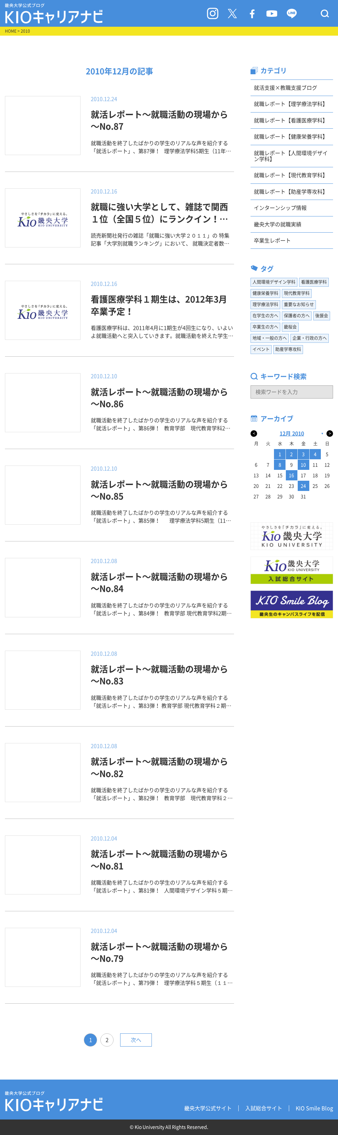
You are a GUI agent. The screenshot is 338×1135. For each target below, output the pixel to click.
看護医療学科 (314, 282)
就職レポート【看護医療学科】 (291, 120)
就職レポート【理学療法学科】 (291, 104)
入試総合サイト (263, 1108)
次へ (136, 1040)
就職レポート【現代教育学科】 (291, 175)
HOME (11, 31)
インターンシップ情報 (280, 208)
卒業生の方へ (265, 327)
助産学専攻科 (288, 349)
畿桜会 (290, 327)
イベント (261, 349)
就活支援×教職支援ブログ (285, 87)
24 (303, 486)
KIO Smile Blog (314, 1108)
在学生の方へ (265, 315)
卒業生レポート (272, 240)
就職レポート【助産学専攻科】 (291, 191)
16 (291, 475)
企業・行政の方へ (309, 338)
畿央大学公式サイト (208, 1108)
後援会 (321, 315)
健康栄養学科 (265, 293)
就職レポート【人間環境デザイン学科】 (291, 156)
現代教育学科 (297, 293)
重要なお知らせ (299, 304)
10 (303, 465)
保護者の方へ (297, 315)
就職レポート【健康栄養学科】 (291, 136)
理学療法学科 (265, 304)
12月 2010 (292, 433)
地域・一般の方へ (270, 338)
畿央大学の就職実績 (277, 224)
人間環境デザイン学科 (274, 282)
